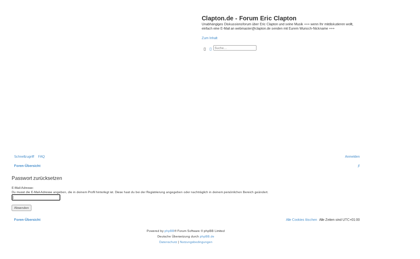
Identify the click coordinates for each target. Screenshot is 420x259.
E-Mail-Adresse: (23, 187)
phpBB (169, 231)
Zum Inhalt (209, 38)
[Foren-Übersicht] (106, 81)
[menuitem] (40, 156)
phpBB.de (207, 236)
